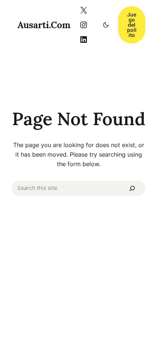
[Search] (132, 188)
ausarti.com (44, 25)
